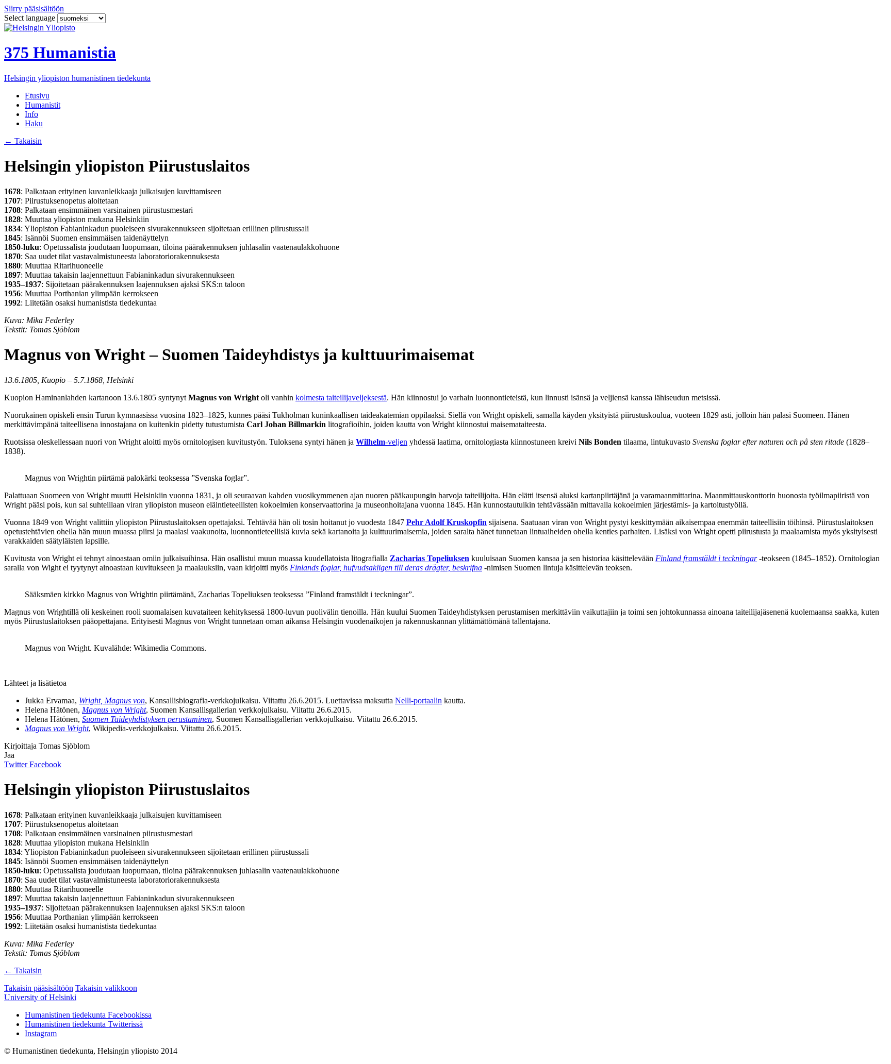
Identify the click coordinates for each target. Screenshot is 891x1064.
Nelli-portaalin (418, 700)
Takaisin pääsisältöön (38, 988)
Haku (34, 123)
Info (31, 114)
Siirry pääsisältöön (34, 8)
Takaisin (23, 141)
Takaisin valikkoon (106, 988)
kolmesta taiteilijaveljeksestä (341, 397)
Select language (30, 17)
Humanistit (42, 104)
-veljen (381, 441)
